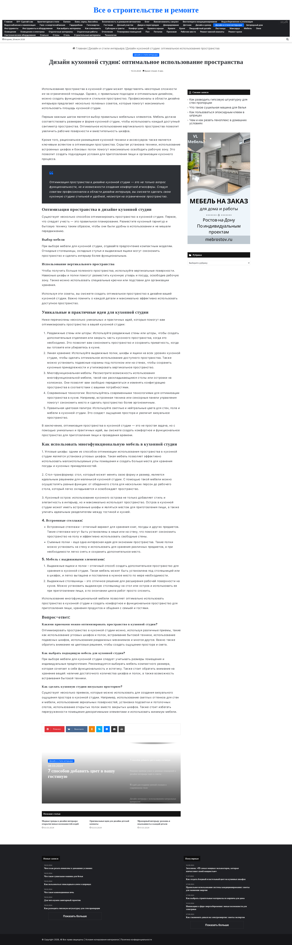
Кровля (171, 28)
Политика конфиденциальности (136, 939)
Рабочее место (188, 31)
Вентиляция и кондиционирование (200, 21)
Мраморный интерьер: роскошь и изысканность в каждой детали (153, 822)
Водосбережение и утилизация (237, 21)
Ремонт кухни (235, 31)
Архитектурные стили (48, 21)
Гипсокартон (93, 25)
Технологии (110, 35)
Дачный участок (125, 25)
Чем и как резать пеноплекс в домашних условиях (218, 121)
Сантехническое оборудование (20, 35)
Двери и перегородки (148, 25)
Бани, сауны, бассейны (86, 21)
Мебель (248, 28)
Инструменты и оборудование (38, 28)
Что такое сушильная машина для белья (217, 107)
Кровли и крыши (156, 28)
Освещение (10, 31)
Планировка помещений (129, 31)
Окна (258, 28)
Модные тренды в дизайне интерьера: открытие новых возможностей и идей (60, 822)
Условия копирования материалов (102, 939)
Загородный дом (254, 25)
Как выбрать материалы (69, 28)
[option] (111, 773)
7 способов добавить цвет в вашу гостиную (81, 773)
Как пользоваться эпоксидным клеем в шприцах (216, 113)
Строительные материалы (87, 35)
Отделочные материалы (61, 31)
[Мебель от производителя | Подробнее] (219, 243)
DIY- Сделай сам (25, 21)
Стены (56, 35)
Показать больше (75, 916)
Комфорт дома (136, 28)
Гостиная (108, 25)
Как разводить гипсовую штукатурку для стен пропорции (218, 101)
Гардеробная (76, 25)
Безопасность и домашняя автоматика (121, 21)
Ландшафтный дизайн (200, 28)
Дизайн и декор (203, 25)
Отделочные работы (87, 31)
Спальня (44, 35)
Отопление (107, 31)
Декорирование (171, 25)
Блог (147, 21)
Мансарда (235, 28)
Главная (8, 21)
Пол (147, 31)
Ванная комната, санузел (166, 21)
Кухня (182, 28)
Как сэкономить (93, 28)
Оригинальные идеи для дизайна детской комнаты (109, 822)
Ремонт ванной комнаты (212, 31)
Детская (187, 25)
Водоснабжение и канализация (19, 25)
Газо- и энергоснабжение (52, 25)
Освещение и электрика (32, 31)
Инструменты (11, 28)
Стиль (67, 35)
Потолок (158, 31)
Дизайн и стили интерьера (228, 25)
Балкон (67, 21)
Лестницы (220, 28)
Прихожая (172, 31)
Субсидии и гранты (114, 28)
